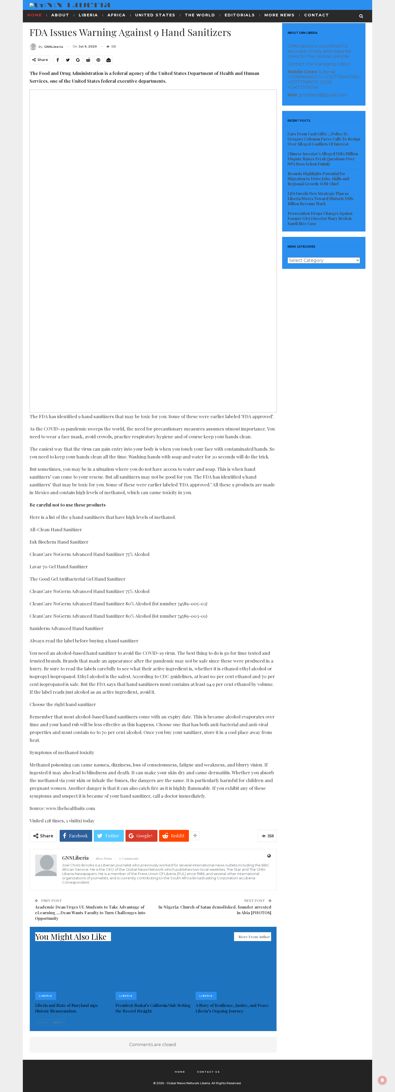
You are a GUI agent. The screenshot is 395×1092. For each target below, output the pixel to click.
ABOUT (60, 15)
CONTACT (316, 15)
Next (57, 1022)
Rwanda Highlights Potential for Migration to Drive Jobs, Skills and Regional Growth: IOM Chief (318, 178)
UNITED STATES (155, 15)
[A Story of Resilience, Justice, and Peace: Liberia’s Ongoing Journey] (233, 973)
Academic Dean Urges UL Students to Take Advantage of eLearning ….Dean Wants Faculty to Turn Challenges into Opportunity (90, 912)
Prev (43, 1022)
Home (180, 1071)
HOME (34, 15)
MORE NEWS (279, 15)
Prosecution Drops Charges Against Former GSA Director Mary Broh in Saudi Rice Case (320, 218)
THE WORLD (200, 15)
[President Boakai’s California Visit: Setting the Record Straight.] (153, 973)
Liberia (45, 995)
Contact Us (208, 1071)
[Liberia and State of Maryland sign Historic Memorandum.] (73, 973)
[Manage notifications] (382, 1080)
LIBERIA (88, 15)
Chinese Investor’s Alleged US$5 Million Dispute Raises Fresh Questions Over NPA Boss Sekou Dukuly (323, 159)
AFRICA (116, 15)
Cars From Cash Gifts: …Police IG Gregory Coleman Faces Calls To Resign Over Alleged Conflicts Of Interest (324, 139)
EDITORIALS (240, 15)
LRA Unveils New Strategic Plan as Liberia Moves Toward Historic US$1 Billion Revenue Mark (321, 198)
